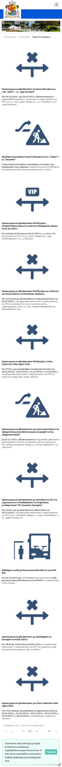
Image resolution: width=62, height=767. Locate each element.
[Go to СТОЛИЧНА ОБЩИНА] (12, 9)
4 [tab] (47, 28)
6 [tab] (53, 28)
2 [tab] (41, 28)
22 (24, 731)
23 (31, 731)
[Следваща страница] (56, 731)
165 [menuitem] (50, 731)
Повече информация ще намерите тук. (23, 759)
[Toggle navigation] (56, 5)
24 (37, 731)
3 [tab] (44, 28)
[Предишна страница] (6, 731)
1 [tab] (38, 28)
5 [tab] (50, 28)
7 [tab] (56, 28)
